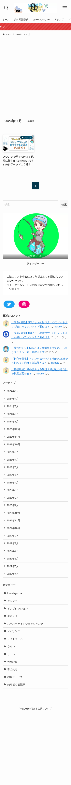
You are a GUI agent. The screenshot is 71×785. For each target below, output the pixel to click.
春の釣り (12, 669)
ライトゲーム (15, 639)
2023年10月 (13, 444)
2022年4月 (13, 573)
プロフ (40, 255)
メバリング (13, 631)
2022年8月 (13, 543)
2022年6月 (13, 558)
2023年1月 (13, 505)
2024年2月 (13, 414)
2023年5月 (13, 475)
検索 (64, 204)
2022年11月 (13, 520)
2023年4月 (13, 482)
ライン (11, 646)
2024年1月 (13, 421)
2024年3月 (13, 406)
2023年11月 (13, 436)
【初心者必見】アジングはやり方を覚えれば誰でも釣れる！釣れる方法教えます (39, 361)
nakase (58, 326)
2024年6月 (13, 391)
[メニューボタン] (64, 8)
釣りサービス (15, 677)
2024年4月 (13, 398)
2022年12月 (13, 513)
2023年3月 (13, 490)
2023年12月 (13, 429)
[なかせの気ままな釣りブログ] (35, 8)
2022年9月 (13, 536)
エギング (12, 616)
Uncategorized (15, 593)
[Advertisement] (35, 80)
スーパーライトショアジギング (25, 623)
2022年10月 (13, 528)
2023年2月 (13, 497)
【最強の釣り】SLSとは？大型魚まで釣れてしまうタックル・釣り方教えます (39, 350)
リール (11, 654)
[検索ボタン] (6, 8)
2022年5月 (13, 566)
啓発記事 (12, 662)
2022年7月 (13, 551)
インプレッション (17, 608)
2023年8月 (13, 452)
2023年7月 (13, 459)
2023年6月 (13, 467)
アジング (12, 601)
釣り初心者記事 (16, 684)
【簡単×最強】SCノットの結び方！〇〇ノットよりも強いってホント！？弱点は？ (39, 324)
